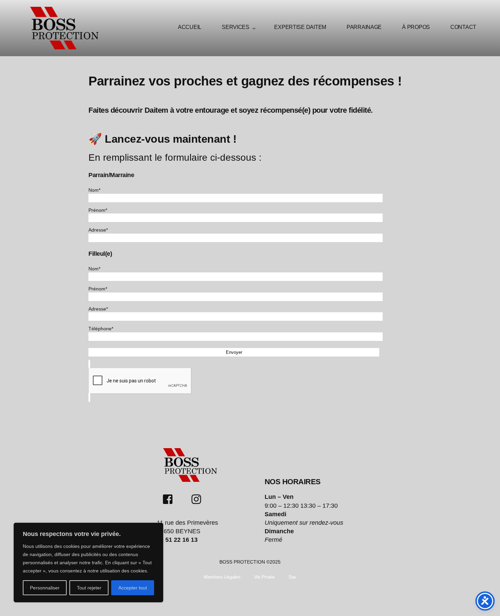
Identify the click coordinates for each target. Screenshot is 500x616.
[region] (88, 562)
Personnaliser (45, 587)
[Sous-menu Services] (254, 28)
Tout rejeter (89, 587)
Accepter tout (132, 587)
